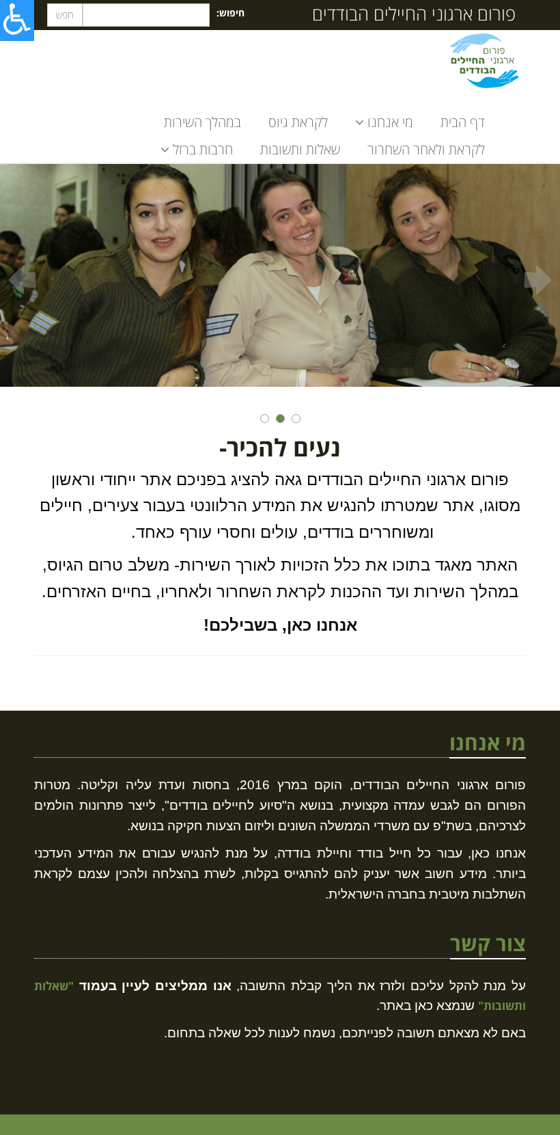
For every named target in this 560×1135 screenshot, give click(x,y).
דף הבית (462, 122)
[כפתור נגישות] (17, 20)
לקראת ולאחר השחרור (426, 149)
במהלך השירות (202, 122)
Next (537, 279)
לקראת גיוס (298, 122)
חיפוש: (230, 12)
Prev (22, 279)
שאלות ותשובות (300, 149)
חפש (65, 14)
